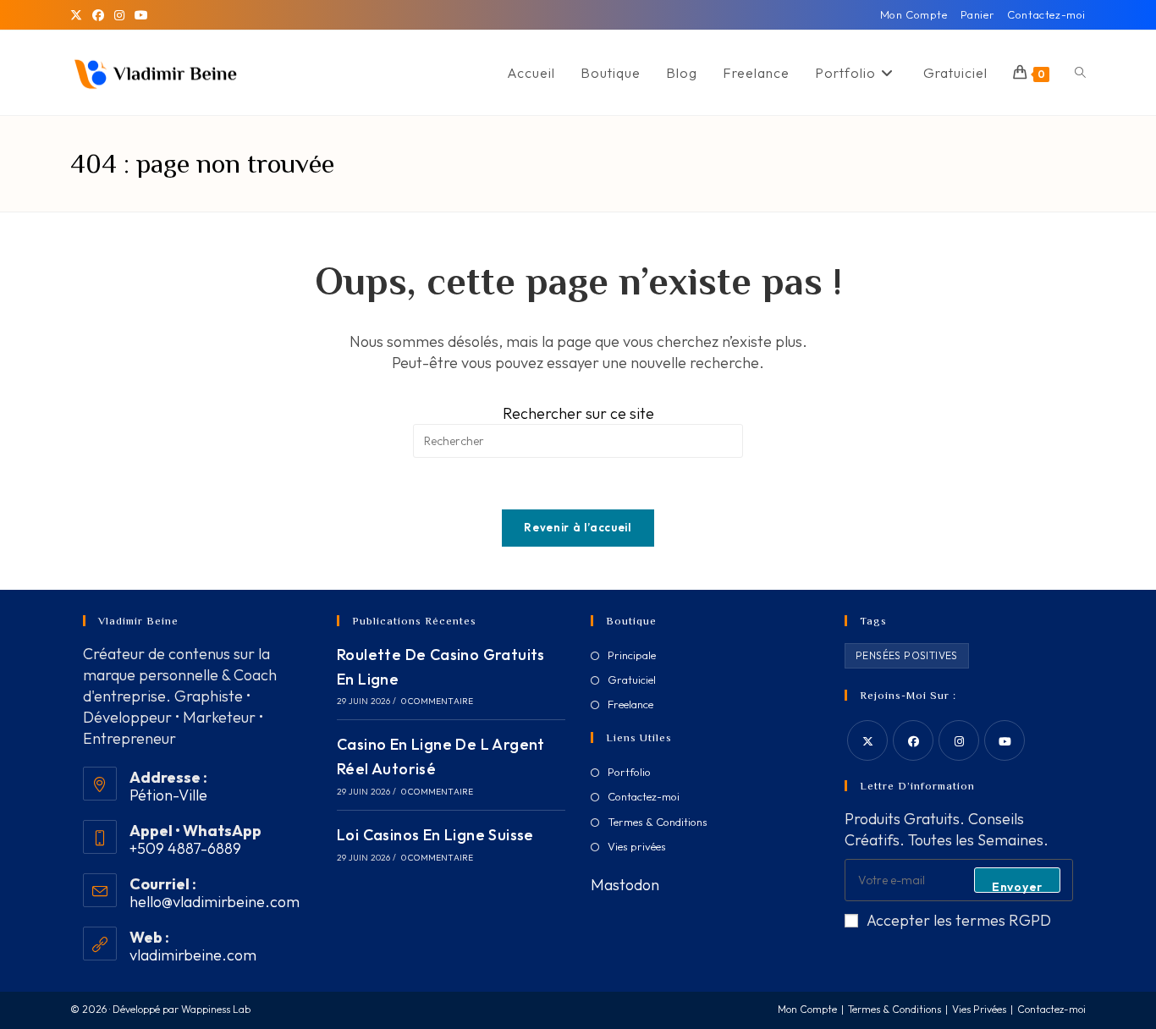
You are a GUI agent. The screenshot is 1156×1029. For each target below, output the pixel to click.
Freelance (630, 704)
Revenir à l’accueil (577, 527)
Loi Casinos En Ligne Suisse (435, 835)
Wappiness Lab (215, 1009)
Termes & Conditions (657, 821)
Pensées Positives (907, 655)
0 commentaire (437, 701)
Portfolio (629, 772)
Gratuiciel (632, 679)
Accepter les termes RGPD (959, 920)
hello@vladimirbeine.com (214, 901)
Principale (632, 655)
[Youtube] (1004, 740)
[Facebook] (98, 15)
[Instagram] (119, 15)
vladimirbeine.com (192, 955)
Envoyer (1017, 886)
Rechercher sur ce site (578, 413)
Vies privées (637, 846)
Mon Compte (914, 14)
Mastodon (625, 884)
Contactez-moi (1046, 14)
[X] (78, 15)
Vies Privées (979, 1009)
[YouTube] (141, 15)
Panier (978, 14)
